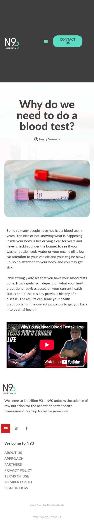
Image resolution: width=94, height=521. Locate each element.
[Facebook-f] (26, 428)
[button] (45, 41)
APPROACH (14, 458)
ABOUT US (13, 453)
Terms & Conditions (47, 517)
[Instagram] (16, 428)
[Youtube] (5, 428)
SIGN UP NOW (16, 488)
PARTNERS (13, 464)
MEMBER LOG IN (18, 482)
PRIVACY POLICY (18, 470)
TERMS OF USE (16, 476)
